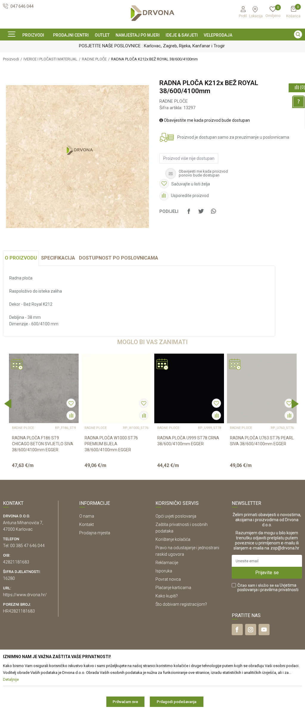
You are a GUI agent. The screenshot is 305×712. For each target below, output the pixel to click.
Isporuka (163, 571)
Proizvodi (11, 59)
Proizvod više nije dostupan (188, 158)
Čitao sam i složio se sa (267, 587)
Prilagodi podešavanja (176, 701)
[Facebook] (189, 214)
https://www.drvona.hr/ (25, 594)
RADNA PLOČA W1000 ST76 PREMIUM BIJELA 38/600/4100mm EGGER (111, 443)
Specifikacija (58, 258)
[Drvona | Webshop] (152, 13)
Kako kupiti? (166, 596)
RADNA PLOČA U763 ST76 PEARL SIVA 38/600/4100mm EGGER (262, 440)
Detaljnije (43, 470)
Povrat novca (168, 579)
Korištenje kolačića (172, 539)
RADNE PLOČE (94, 59)
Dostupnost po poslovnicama (118, 258)
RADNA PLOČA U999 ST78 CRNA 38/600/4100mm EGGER (188, 440)
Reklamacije (166, 562)
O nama (86, 516)
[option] (152, 45)
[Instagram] (250, 629)
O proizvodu (21, 258)
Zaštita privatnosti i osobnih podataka (181, 527)
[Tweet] (201, 214)
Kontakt (86, 524)
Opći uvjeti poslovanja (175, 516)
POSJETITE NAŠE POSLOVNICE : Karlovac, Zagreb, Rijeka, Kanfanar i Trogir (152, 46)
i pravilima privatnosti (278, 589)
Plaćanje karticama (173, 587)
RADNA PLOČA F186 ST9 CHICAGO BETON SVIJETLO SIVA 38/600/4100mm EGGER (42, 443)
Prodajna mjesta (94, 532)
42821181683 (16, 562)
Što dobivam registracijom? (181, 604)
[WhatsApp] (213, 214)
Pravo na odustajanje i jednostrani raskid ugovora (187, 551)
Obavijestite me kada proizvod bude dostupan (206, 120)
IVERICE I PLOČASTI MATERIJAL (50, 59)
